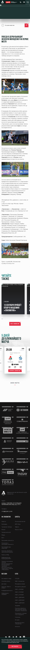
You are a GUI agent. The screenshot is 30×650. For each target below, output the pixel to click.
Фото (3, 537)
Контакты (17, 626)
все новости (15, 324)
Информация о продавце (5, 594)
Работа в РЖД (5, 554)
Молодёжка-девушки (20, 586)
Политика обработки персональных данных (7, 551)
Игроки (3, 529)
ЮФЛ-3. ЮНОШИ (19, 594)
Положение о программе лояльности (7, 544)
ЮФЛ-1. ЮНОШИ (19, 589)
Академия (17, 605)
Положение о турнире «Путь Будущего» (21, 614)
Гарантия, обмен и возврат (6, 587)
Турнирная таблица (7, 527)
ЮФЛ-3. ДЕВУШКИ (19, 602)
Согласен (15, 646)
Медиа (3, 535)
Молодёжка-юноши (20, 584)
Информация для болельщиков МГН (6, 558)
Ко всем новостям (9, 25)
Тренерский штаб (6, 532)
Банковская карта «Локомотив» (19, 623)
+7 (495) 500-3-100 (7, 511)
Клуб (16, 574)
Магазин (4, 574)
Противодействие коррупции (6, 547)
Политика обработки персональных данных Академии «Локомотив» (21, 609)
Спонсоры (17, 617)
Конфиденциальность (7, 590)
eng (24, 2)
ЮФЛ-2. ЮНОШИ (19, 592)
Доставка (4, 584)
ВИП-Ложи (17, 524)
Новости (4, 521)
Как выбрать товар (6, 578)
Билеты (17, 517)
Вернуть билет (19, 529)
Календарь (4, 524)
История (17, 620)
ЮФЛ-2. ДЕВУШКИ (19, 600)
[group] (13, 299)
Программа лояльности (8, 540)
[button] (2, 319)
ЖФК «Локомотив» (20, 581)
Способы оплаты (6, 581)
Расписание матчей (20, 521)
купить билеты (15, 370)
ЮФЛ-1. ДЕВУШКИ (19, 597)
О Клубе (17, 578)
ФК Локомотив (6, 517)
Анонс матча (15, 383)
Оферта (17, 527)
